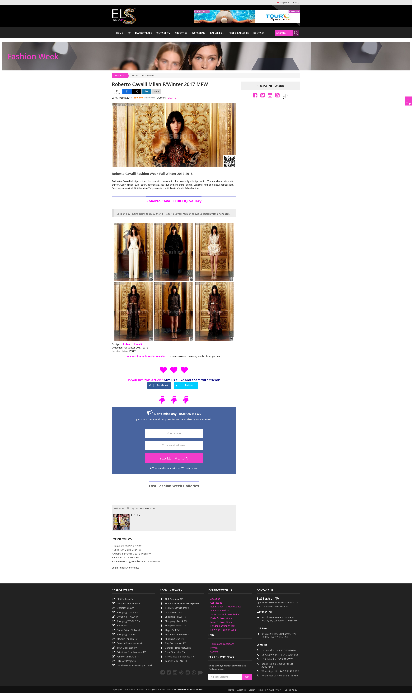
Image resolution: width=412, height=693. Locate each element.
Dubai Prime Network (128, 630)
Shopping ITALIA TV (176, 621)
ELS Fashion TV (125, 599)
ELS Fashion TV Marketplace (182, 603)
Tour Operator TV (127, 647)
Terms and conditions (222, 643)
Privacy (214, 647)
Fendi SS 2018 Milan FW (126, 557)
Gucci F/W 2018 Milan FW (127, 549)
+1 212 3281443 (288, 654)
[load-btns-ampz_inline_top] (156, 91)
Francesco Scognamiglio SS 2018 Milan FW (136, 561)
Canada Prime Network (129, 643)
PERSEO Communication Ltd (190, 689)
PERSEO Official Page (177, 607)
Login (297, 2)
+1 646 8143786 (288, 675)
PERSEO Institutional (128, 603)
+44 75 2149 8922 (288, 671)
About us (215, 598)
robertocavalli (143, 508)
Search (252, 689)
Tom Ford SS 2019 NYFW (127, 545)
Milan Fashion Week (221, 622)
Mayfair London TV (127, 638)
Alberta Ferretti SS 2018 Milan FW (132, 553)
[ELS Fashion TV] (124, 16)
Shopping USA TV (126, 634)
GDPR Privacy (275, 689)
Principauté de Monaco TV (131, 652)
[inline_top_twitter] (136, 91)
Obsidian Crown (125, 607)
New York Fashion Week (223, 629)
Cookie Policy (291, 689)
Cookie (214, 651)
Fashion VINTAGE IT (128, 656)
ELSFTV (172, 97)
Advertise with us (220, 610)
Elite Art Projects (126, 660)
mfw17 (154, 508)
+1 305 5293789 (284, 659)
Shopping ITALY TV (127, 612)
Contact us (216, 602)
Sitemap (262, 689)
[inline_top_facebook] (127, 91)
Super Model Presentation (224, 614)
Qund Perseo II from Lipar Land (134, 665)
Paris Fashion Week (221, 618)
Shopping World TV (175, 625)
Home (135, 75)
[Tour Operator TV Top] (247, 16)
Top (408, 103)
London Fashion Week (222, 625)
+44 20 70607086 (286, 650)
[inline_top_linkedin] (146, 91)
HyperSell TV (124, 625)
